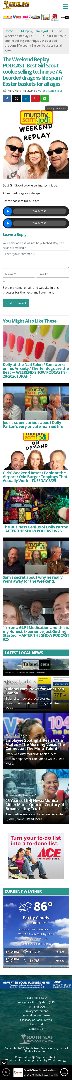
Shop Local (36, 1024)
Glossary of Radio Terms (36, 1020)
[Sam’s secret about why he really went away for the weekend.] (36, 556)
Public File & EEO (36, 997)
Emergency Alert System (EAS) (36, 1002)
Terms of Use (36, 1006)
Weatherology (57, 1060)
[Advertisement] (36, 856)
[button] (65, 7)
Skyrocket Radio (45, 1057)
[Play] (8, 211)
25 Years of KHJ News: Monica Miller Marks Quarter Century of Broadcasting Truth (35, 804)
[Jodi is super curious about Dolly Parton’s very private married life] (36, 401)
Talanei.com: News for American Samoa (35, 691)
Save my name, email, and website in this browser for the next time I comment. (31, 290)
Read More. (35, 819)
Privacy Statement (36, 1011)
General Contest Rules (36, 1015)
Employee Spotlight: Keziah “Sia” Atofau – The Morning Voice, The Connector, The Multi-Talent (35, 744)
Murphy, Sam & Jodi (50, 90)
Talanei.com (14, 698)
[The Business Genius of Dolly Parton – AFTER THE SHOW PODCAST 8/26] (36, 505)
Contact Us (36, 1028)
